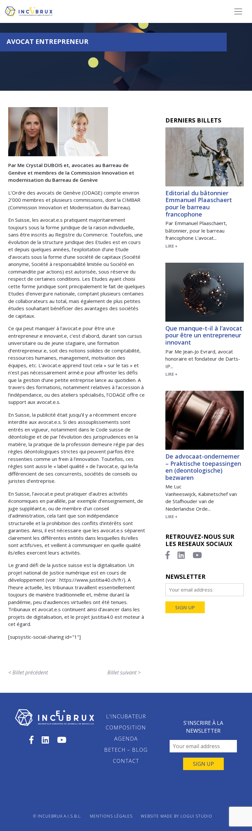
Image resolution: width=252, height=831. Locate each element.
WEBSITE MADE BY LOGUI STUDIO (176, 816)
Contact (126, 761)
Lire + (171, 246)
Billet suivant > (124, 672)
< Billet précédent (28, 672)
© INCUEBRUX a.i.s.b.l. (57, 816)
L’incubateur (126, 716)
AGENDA (126, 738)
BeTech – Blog (126, 749)
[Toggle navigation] (238, 11)
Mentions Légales (111, 816)
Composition (126, 727)
